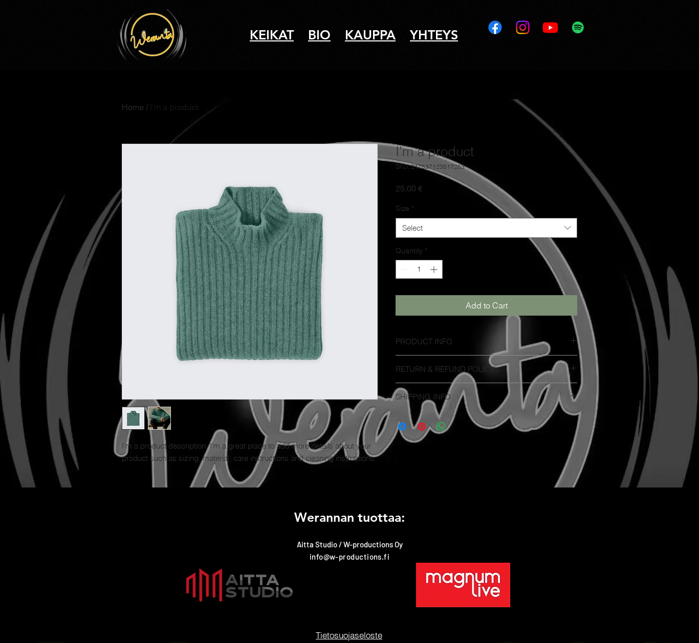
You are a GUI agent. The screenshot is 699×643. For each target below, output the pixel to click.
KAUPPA (370, 34)
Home (133, 107)
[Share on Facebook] (402, 426)
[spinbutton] (419, 269)
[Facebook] (495, 27)
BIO (319, 34)
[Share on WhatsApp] (441, 426)
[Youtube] (550, 27)
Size (405, 208)
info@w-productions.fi (349, 556)
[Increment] (434, 269)
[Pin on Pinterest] (422, 426)
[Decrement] (403, 269)
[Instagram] (523, 27)
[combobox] (486, 228)
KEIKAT (272, 34)
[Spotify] (578, 27)
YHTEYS (434, 34)
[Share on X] (460, 426)
